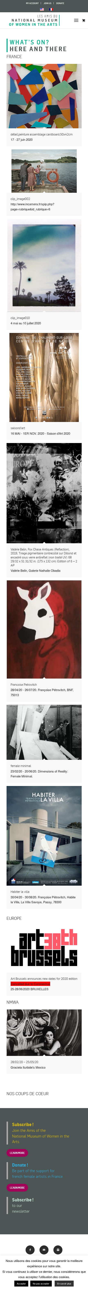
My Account (32, 3)
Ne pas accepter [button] (41, 1283)
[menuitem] (32, 3)
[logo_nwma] (36, 20)
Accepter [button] (21, 1283)
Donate (60, 3)
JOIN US (47, 3)
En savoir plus (64, 1283)
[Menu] (76, 20)
